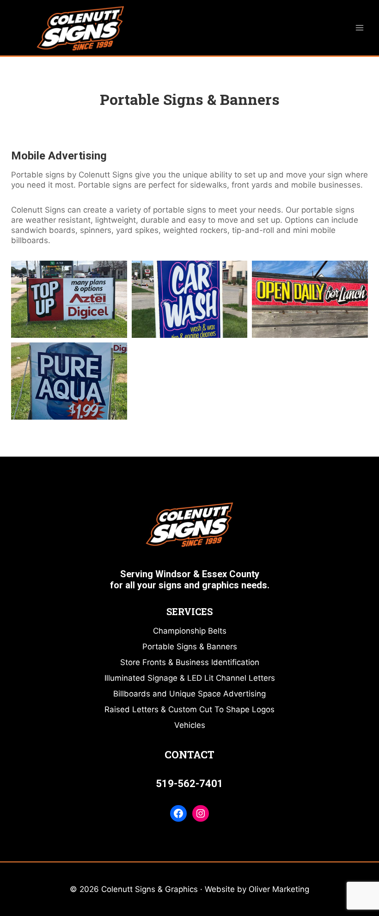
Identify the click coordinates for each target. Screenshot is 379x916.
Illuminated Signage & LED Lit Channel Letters (189, 678)
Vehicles (189, 725)
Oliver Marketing (279, 889)
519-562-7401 (189, 783)
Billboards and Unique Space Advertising (189, 693)
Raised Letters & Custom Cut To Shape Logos (189, 709)
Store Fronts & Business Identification (189, 662)
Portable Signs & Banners (189, 646)
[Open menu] (359, 27)
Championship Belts (189, 630)
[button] (69, 299)
